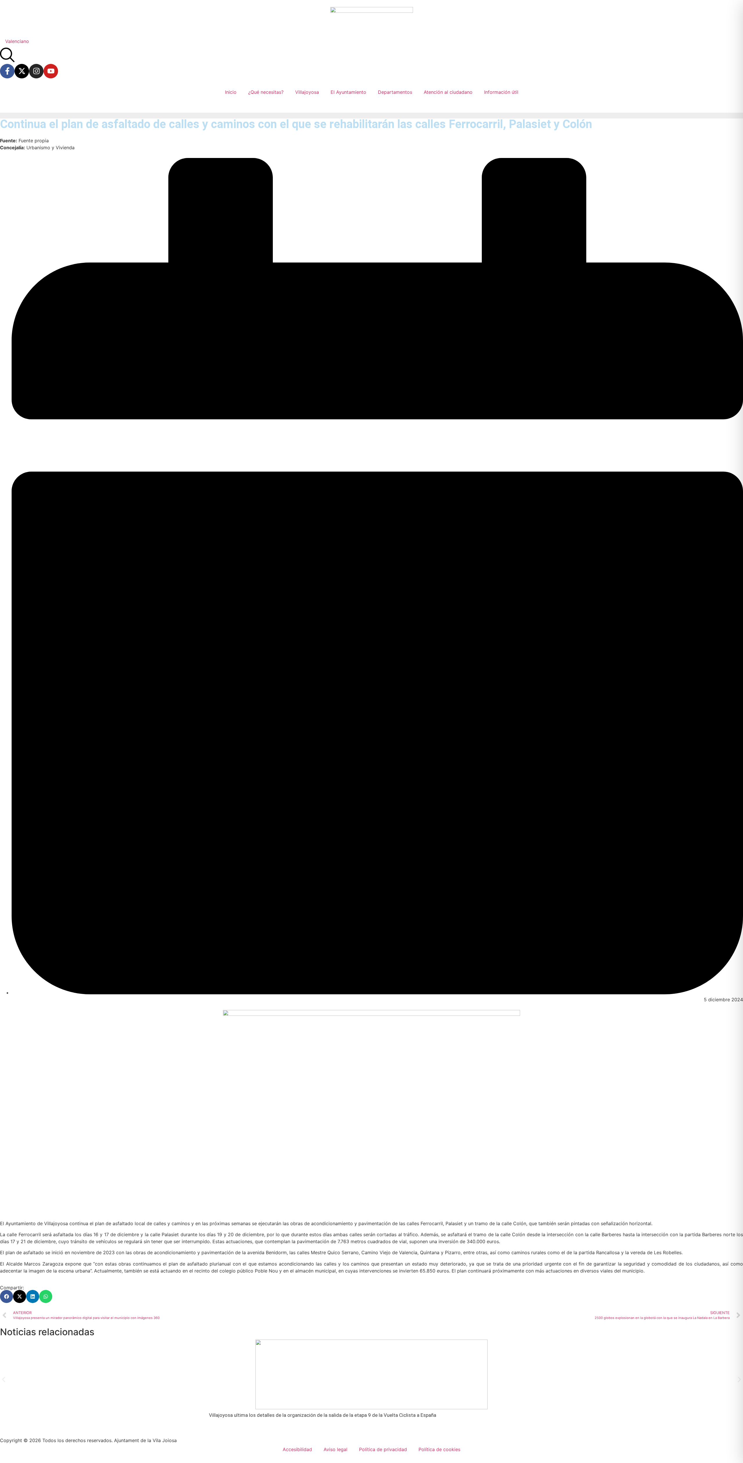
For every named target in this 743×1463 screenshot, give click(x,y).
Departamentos (395, 92)
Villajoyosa (307, 92)
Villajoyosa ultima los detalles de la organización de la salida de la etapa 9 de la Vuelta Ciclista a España (322, 1415)
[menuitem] (17, 41)
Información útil (501, 92)
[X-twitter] (22, 71)
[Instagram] (36, 71)
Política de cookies (439, 1449)
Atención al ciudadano (448, 92)
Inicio (231, 92)
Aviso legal (335, 1449)
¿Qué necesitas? (266, 92)
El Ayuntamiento (348, 92)
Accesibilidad (297, 1449)
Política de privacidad (383, 1449)
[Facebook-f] (7, 71)
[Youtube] (51, 71)
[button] (6, 1296)
